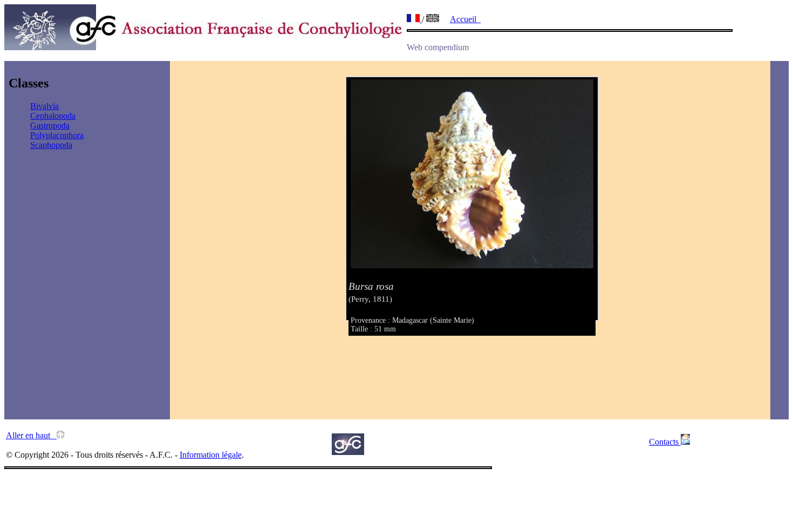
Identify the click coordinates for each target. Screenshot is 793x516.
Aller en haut (31, 435)
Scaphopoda (51, 145)
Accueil (465, 19)
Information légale (211, 454)
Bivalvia (44, 106)
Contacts (665, 441)
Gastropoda (50, 125)
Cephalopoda (53, 115)
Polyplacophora (57, 135)
